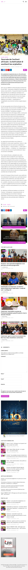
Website (3, 384)
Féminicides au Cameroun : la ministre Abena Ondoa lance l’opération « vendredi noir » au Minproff (13, 288)
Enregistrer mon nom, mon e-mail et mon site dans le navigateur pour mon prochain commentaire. (13, 392)
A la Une (4, 204)
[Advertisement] (14, 18)
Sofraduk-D (13, 206)
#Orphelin (5, 206)
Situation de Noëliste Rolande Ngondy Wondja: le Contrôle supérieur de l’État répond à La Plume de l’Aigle (15, 469)
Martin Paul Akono (6, 66)
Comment (3, 356)
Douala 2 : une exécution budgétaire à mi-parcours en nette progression (13, 264)
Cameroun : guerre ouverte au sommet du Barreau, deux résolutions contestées (13, 336)
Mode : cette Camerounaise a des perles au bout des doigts (16, 461)
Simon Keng (4, 316)
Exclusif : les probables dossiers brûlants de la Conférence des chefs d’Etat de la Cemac (17, 456)
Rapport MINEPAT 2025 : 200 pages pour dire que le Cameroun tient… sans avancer (14, 493)
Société (8, 204)
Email (2, 379)
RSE (9, 206)
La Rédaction (5, 267)
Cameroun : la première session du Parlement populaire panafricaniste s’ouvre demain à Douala (14, 313)
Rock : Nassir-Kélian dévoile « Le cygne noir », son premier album (15, 450)
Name (2, 373)
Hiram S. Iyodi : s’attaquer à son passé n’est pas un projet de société (16, 444)
